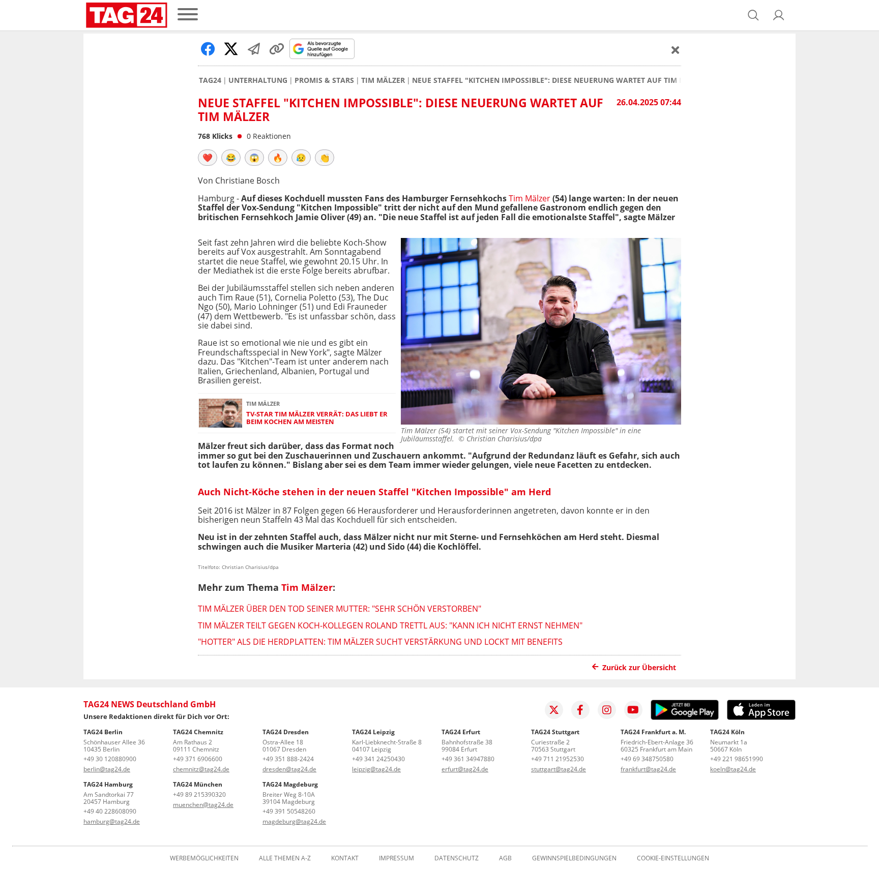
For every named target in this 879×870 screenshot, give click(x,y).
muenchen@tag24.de (203, 804)
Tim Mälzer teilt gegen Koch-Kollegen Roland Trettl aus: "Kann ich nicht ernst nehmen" (390, 625)
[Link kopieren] (277, 49)
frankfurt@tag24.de (648, 769)
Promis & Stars (324, 80)
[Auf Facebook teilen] (208, 49)
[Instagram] (607, 710)
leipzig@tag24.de (376, 769)
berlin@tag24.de (106, 769)
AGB (505, 858)
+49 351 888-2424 (288, 759)
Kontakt (345, 858)
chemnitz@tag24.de (201, 769)
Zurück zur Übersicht (639, 667)
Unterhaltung (257, 80)
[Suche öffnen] (753, 15)
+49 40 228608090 (109, 811)
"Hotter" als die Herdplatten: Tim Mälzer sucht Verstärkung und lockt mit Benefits (380, 641)
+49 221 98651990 (736, 759)
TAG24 (210, 80)
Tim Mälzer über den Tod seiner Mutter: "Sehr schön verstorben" (339, 608)
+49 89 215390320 (199, 794)
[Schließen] (675, 49)
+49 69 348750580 (647, 759)
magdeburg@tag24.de (294, 821)
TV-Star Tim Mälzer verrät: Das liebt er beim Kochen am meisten (317, 418)
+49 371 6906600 (197, 759)
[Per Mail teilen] (254, 49)
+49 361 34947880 (468, 759)
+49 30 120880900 (109, 759)
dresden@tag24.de (289, 769)
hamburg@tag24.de (111, 821)
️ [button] (207, 157)
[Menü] (187, 15)
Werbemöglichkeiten (204, 858)
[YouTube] (633, 710)
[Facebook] (580, 710)
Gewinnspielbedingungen (574, 858)
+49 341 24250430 (378, 759)
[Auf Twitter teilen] (231, 49)
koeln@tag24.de (733, 769)
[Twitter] (554, 710)
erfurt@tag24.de (465, 769)
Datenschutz (456, 858)
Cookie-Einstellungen (673, 858)
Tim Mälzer (383, 80)
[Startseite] (126, 15)
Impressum (396, 858)
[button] (778, 15)
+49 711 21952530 (557, 759)
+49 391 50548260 (288, 811)
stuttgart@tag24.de (558, 769)
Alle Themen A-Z (285, 858)
